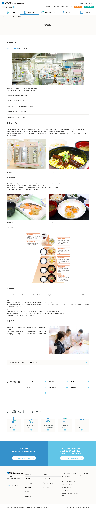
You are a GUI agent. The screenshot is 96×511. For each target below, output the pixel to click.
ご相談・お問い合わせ (66, 6)
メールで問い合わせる (72, 458)
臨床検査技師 (74, 387)
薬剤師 (72, 382)
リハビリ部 (30, 382)
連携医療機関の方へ (50, 12)
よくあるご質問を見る (24, 458)
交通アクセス (90, 6)
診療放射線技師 (52, 387)
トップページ (28, 474)
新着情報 (48, 6)
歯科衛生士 (30, 387)
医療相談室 (30, 393)
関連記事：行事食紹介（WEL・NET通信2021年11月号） (24, 362)
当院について (86, 12)
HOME (3, 16)
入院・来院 (13, 12)
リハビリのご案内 (30, 12)
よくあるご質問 (55, 6)
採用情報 (79, 6)
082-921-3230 (86, 3)
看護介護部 (51, 382)
